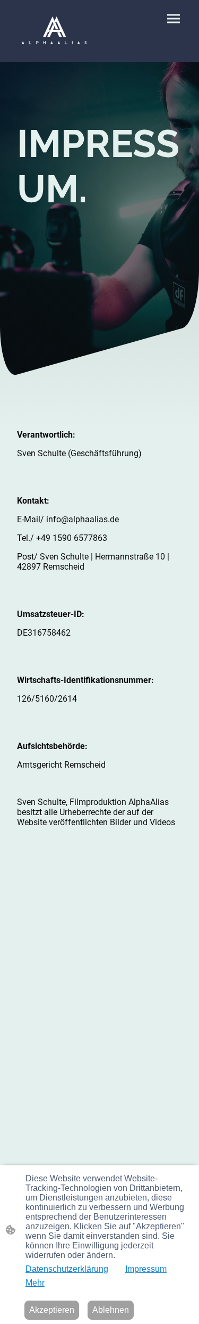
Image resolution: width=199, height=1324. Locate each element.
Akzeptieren (51, 1309)
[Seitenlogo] (54, 31)
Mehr (35, 1282)
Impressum (146, 1268)
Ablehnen (110, 1309)
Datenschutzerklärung (66, 1268)
